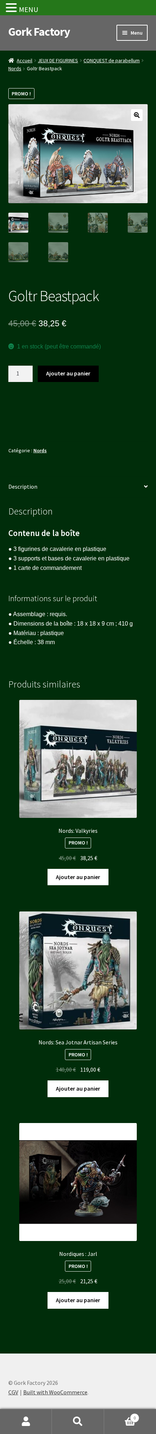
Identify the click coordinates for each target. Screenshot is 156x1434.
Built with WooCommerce (55, 1392)
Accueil (24, 60)
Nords (14, 68)
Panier (120, 1415)
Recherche (78, 1421)
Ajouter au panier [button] (78, 877)
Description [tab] (22, 486)
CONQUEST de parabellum (111, 60)
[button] (137, 115)
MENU (28, 9)
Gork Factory (39, 31)
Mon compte (26, 1421)
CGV (13, 1392)
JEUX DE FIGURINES (58, 60)
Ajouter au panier (68, 373)
